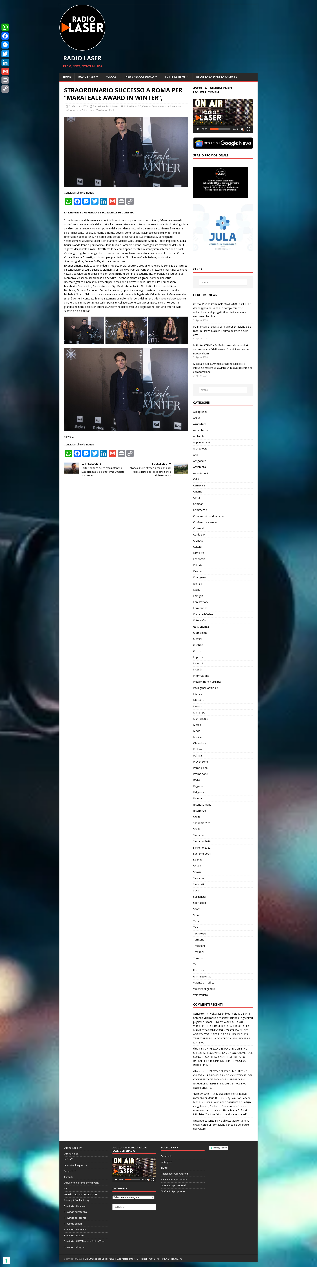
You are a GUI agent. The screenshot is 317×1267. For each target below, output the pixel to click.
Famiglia (198, 596)
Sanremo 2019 (202, 841)
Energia (197, 583)
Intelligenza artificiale (205, 688)
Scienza (197, 859)
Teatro (197, 927)
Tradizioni (199, 945)
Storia (196, 915)
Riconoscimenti (202, 804)
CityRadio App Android (173, 1185)
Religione (198, 792)
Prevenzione (200, 761)
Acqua (197, 418)
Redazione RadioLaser (105, 106)
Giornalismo (200, 632)
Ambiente (199, 436)
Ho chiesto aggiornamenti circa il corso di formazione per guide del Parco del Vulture (221, 1125)
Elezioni (197, 571)
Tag (66, 1188)
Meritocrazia (200, 718)
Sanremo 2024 (202, 853)
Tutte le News (175, 76)
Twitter (164, 1167)
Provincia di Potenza (75, 1212)
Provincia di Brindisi (75, 1229)
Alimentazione (201, 430)
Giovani (197, 638)
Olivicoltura (199, 743)
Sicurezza (198, 878)
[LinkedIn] (5, 62)
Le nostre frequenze (75, 1165)
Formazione (200, 608)
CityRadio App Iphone (173, 1191)
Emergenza (200, 577)
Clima (196, 497)
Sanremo (198, 835)
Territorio (101, 110)
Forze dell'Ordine (203, 614)
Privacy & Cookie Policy (77, 1200)
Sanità (197, 829)
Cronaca (198, 540)
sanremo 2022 (201, 847)
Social (196, 890)
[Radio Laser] (82, 48)
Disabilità (198, 553)
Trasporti (198, 952)
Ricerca (197, 798)
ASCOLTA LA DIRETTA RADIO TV (216, 76)
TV (194, 964)
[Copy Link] (5, 89)
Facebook (166, 1156)
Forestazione (201, 602)
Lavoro (197, 706)
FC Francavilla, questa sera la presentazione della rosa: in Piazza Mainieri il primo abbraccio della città (222, 331)
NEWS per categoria (139, 76)
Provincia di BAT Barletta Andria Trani (84, 1241)
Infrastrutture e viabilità (207, 682)
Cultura (197, 546)
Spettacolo (199, 902)
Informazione (73, 110)
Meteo (197, 725)
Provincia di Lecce (74, 1235)
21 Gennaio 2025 (78, 106)
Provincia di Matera (74, 1206)
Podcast (112, 76)
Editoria (197, 565)
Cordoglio (199, 534)
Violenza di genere (204, 989)
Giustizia (198, 645)
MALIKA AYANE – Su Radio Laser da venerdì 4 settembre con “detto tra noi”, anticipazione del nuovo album (221, 349)
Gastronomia (201, 626)
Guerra (197, 651)
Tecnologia (199, 933)
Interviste (198, 694)
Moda (196, 731)
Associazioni (200, 473)
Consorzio (199, 528)
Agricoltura (199, 424)
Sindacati (198, 884)
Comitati (198, 504)
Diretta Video (71, 1153)
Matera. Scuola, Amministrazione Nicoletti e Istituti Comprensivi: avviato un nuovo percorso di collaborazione (222, 368)
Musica (197, 737)
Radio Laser (86, 76)
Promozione (200, 774)
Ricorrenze (199, 810)
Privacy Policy (220, 1147)
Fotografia (199, 620)
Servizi (197, 872)
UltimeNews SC (132, 106)
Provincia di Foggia (74, 1247)
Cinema (146, 106)
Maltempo (199, 712)
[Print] (5, 80)
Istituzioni (199, 700)
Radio (196, 780)
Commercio (200, 510)
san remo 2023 (202, 823)
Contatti (68, 1177)
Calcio (196, 479)
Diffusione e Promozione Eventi (81, 1182)
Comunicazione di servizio (166, 106)
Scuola (197, 866)
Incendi (197, 669)
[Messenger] (5, 44)
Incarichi (198, 663)
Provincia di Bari (73, 1223)
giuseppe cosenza (203, 1120)
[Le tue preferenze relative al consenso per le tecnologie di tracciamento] (6, 1260)
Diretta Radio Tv (73, 1147)
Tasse (196, 921)
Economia (199, 559)
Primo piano (88, 110)
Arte (195, 454)
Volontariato (200, 995)
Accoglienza (200, 411)
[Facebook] (5, 36)
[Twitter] (5, 53)
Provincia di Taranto (75, 1217)
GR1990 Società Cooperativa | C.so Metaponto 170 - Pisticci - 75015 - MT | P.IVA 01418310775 (133, 1258)
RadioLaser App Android (174, 1173)
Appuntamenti (201, 442)
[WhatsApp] (5, 27)
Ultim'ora (198, 970)
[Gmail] (5, 71)
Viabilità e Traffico (203, 982)
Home (67, 76)
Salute (197, 817)
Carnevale (199, 485)
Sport (196, 909)
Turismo (198, 958)
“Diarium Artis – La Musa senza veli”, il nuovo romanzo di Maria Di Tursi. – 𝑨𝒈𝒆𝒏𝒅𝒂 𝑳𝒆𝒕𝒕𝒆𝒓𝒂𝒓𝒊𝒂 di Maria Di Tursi (221, 1098)
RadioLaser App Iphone (174, 1179)
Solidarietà (199, 896)
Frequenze (70, 1171)
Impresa (198, 657)
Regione (198, 786)
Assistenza (199, 467)
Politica (197, 755)
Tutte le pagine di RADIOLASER (80, 1194)
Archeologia (200, 448)
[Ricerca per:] (223, 282)
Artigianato (199, 461)
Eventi (196, 589)
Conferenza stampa (205, 522)
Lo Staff (68, 1159)
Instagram (166, 1162)
